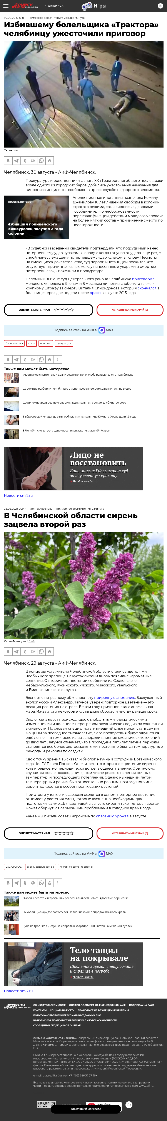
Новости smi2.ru (18, 495)
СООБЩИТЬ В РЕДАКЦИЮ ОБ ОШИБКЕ (57, 1025)
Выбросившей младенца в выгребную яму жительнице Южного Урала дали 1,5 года (80, 416)
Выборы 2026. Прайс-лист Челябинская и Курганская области (75, 1020)
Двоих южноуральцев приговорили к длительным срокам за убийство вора (74, 402)
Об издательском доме (49, 1005)
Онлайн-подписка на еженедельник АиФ (97, 1005)
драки (95, 293)
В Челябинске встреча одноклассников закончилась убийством (66, 430)
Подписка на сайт (141, 1005)
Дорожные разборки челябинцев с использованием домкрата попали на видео (77, 388)
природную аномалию (114, 698)
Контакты (40, 1010)
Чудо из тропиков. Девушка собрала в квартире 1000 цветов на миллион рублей (77, 926)
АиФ (31, 641)
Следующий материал (86, 1109)
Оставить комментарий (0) (130, 309)
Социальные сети (62, 1010)
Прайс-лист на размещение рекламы (103, 1010)
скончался (147, 288)
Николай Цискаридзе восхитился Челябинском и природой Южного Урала (74, 912)
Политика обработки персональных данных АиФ (67, 1015)
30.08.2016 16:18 (14, 17)
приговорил (143, 279)
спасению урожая (112, 816)
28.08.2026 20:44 (15, 508)
